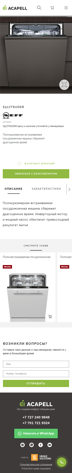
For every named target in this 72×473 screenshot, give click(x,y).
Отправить (36, 383)
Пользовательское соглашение (36, 464)
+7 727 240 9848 (36, 417)
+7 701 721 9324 (36, 423)
